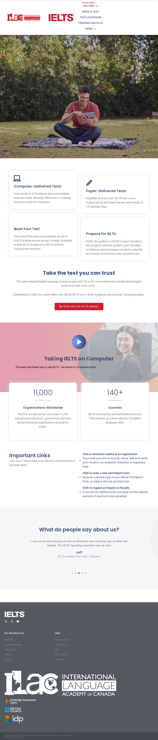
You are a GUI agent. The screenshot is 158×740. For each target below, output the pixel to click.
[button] (91, 6)
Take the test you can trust (79, 273)
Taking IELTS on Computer (79, 358)
